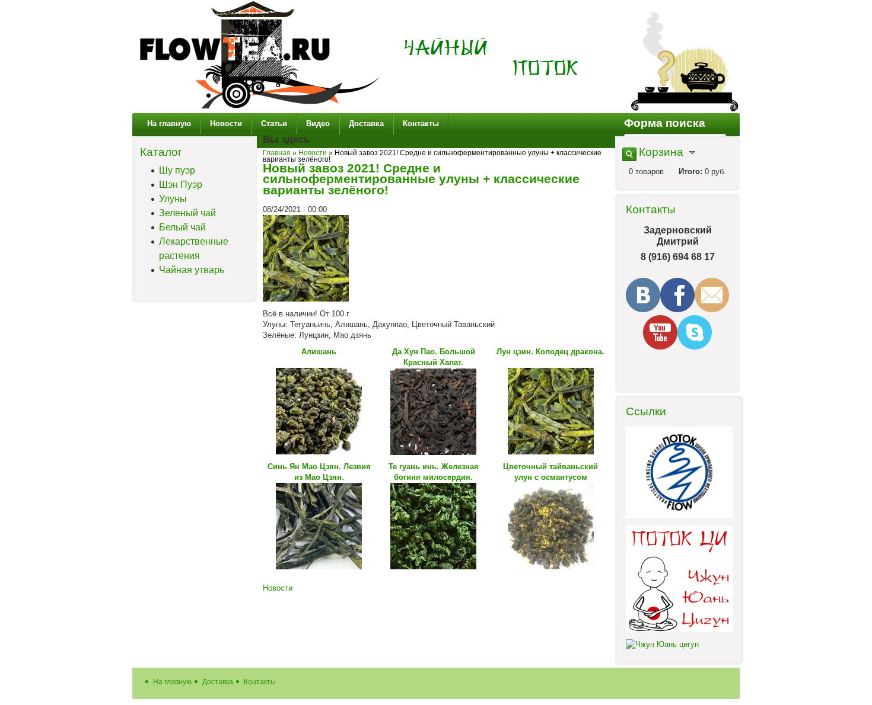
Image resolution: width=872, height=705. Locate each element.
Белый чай (182, 227)
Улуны (173, 199)
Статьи (274, 123)
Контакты (421, 123)
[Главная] (259, 107)
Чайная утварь (191, 270)
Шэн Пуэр (180, 185)
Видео (318, 123)
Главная (277, 152)
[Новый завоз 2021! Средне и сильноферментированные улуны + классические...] (306, 298)
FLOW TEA (491, 57)
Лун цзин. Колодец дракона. (550, 351)
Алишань (318, 351)
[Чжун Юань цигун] (662, 644)
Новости (226, 123)
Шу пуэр (177, 170)
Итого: (690, 171)
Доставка (366, 123)
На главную (169, 123)
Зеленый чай (187, 213)
